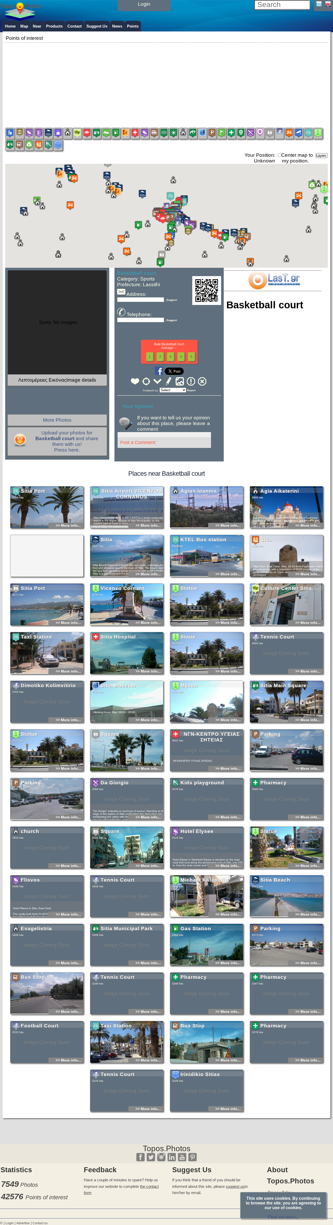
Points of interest (46, 1197)
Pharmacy (273, 782)
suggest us (235, 1186)
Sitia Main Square (283, 685)
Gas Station (196, 928)
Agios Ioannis (199, 491)
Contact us (40, 1223)
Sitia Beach (275, 880)
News (117, 26)
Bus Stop (33, 977)
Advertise (23, 1223)
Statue (189, 588)
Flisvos (30, 880)
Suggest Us (96, 26)
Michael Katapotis (204, 880)
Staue (188, 637)
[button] (170, 196)
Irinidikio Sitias (200, 1074)
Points (133, 26)
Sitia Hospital (118, 637)
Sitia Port (33, 491)
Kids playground (202, 782)
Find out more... (283, 1217)
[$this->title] (274, 287)
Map (24, 26)
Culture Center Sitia (286, 588)
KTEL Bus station (204, 539)
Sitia (106, 539)
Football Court (40, 1025)
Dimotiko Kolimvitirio (48, 685)
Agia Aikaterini (279, 491)
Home (10, 26)
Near (37, 26)
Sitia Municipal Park (127, 928)
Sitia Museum (118, 685)
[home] (21, 19)
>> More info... (68, 525)
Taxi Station (36, 637)
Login (9, 1223)
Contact (74, 26)
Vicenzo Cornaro (123, 588)
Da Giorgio (115, 782)
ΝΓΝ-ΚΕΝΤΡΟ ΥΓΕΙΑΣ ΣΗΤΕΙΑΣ (212, 736)
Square (110, 734)
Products (54, 26)
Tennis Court (277, 637)
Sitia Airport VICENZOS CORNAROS (131, 493)
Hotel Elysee (197, 831)
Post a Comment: (138, 442)
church (30, 831)
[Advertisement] (166, 80)
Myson (189, 685)
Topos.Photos (166, 1148)
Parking (270, 734)
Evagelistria (36, 928)
